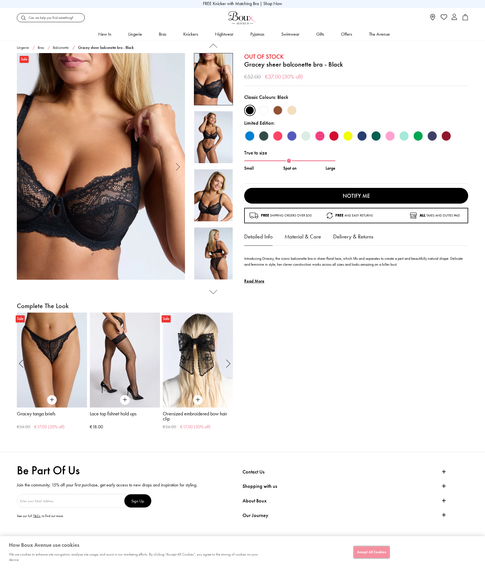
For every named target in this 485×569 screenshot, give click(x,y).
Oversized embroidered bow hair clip (195, 416)
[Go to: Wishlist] (443, 18)
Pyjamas (257, 34)
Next (178, 166)
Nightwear (224, 34)
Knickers (190, 34)
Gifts (320, 34)
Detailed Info (258, 236)
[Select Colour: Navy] (432, 136)
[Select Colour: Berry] (446, 136)
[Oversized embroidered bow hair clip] (198, 360)
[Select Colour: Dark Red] (334, 136)
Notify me (356, 195)
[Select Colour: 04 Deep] (277, 110)
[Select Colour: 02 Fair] (292, 110)
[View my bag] (465, 19)
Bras (162, 34)
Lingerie (135, 34)
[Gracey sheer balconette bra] (101, 166)
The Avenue (379, 34)
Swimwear (290, 34)
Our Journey (255, 515)
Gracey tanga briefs (36, 413)
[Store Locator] (432, 19)
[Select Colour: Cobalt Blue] (292, 136)
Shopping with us (259, 486)
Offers (346, 34)
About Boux (254, 501)
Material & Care (303, 236)
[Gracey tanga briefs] (52, 360)
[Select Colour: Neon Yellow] (348, 136)
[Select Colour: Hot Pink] (320, 136)
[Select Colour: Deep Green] (263, 136)
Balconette (61, 47)
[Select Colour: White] (263, 110)
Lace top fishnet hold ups (113, 413)
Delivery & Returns (353, 236)
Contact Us (253, 472)
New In (104, 34)
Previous (24, 166)
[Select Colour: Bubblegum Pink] (390, 136)
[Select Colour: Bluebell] (249, 136)
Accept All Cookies (371, 552)
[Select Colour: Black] (249, 110)
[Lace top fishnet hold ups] (125, 360)
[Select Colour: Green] (418, 136)
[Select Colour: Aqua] (404, 136)
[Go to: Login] (454, 17)
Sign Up (137, 501)
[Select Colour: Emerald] (376, 136)
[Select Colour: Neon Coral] (277, 136)
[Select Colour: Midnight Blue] (362, 136)
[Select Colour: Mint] (306, 136)
